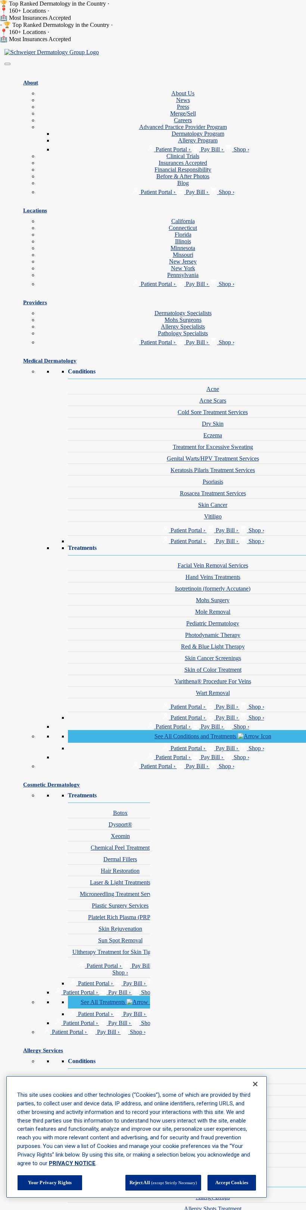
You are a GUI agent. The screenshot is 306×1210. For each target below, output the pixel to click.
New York (183, 268)
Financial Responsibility (182, 169)
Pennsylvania (183, 275)
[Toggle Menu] (7, 64)
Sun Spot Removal (120, 940)
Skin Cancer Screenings (213, 658)
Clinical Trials (182, 156)
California (183, 221)
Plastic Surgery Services (120, 905)
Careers (183, 120)
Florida (183, 234)
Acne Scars (212, 400)
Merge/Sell (183, 113)
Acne (212, 389)
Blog (183, 183)
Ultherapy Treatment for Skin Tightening (120, 952)
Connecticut (183, 228)
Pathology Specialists (183, 333)
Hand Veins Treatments (212, 577)
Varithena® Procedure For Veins (213, 681)
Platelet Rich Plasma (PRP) (120, 917)
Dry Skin (213, 424)
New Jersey (183, 261)
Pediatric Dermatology (212, 623)
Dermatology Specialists (183, 313)
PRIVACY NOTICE (72, 1163)
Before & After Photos (182, 176)
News (183, 100)
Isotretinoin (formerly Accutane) (212, 588)
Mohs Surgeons (183, 320)
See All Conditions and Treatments (196, 736)
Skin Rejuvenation (120, 929)
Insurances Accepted (183, 163)
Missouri (183, 255)
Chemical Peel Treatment (120, 847)
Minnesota (183, 248)
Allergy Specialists (183, 326)
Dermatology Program (198, 133)
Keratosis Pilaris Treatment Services (213, 470)
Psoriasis (213, 481)
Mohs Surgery (213, 600)
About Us (182, 93)
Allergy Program (198, 140)
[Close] (255, 1084)
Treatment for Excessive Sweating (213, 447)
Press (183, 107)
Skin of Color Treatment (212, 669)
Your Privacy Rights (50, 1182)
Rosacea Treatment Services (213, 493)
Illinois (183, 241)
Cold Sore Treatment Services (213, 412)
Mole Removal (212, 612)
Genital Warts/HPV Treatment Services (213, 458)
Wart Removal (213, 693)
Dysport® (120, 824)
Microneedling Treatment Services (120, 894)
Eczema (212, 435)
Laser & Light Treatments (120, 882)
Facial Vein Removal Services (213, 565)
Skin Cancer (212, 505)
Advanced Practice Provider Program (183, 127)
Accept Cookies (231, 1182)
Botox (120, 813)
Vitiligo (213, 516)
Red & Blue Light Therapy (213, 646)
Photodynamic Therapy (212, 635)
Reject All (163, 1182)
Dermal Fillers (120, 859)
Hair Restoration (120, 871)
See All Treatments (104, 1002)
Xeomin (120, 836)
